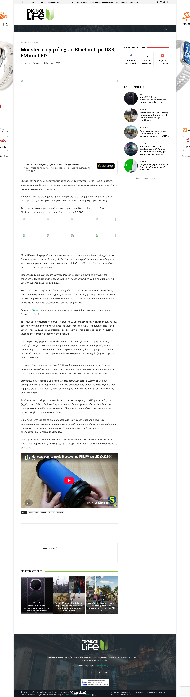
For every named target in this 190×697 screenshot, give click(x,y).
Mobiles (36, 602)
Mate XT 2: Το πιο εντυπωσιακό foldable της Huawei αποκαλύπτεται (37, 608)
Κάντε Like (131, 54)
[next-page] (27, 618)
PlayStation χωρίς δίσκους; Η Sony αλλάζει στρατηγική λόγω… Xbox (154, 167)
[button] (166, 28)
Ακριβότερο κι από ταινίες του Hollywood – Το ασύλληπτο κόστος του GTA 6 (101, 607)
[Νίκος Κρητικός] (23, 63)
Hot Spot (144, 143)
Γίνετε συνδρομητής (162, 55)
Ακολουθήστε (147, 54)
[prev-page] (22, 618)
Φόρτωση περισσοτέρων (146, 178)
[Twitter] (161, 2)
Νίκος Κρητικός (34, 63)
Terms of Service (84, 695)
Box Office (68, 600)
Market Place (33, 42)
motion (43, 513)
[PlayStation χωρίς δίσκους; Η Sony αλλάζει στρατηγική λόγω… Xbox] (131, 166)
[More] (148, 530)
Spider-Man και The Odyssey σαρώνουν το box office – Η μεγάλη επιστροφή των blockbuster (69, 607)
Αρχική (23, 42)
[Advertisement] (146, 204)
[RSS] (167, 2)
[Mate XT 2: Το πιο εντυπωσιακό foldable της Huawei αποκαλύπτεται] (37, 595)
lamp (31, 513)
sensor (51, 513)
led (36, 513)
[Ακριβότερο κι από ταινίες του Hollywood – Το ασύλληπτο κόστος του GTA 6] (102, 595)
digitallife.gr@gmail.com (105, 665)
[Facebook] (157, 2)
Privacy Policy (68, 695)
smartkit (60, 513)
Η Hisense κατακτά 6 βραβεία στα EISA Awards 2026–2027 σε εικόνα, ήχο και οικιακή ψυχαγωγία (153, 150)
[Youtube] (164, 2)
